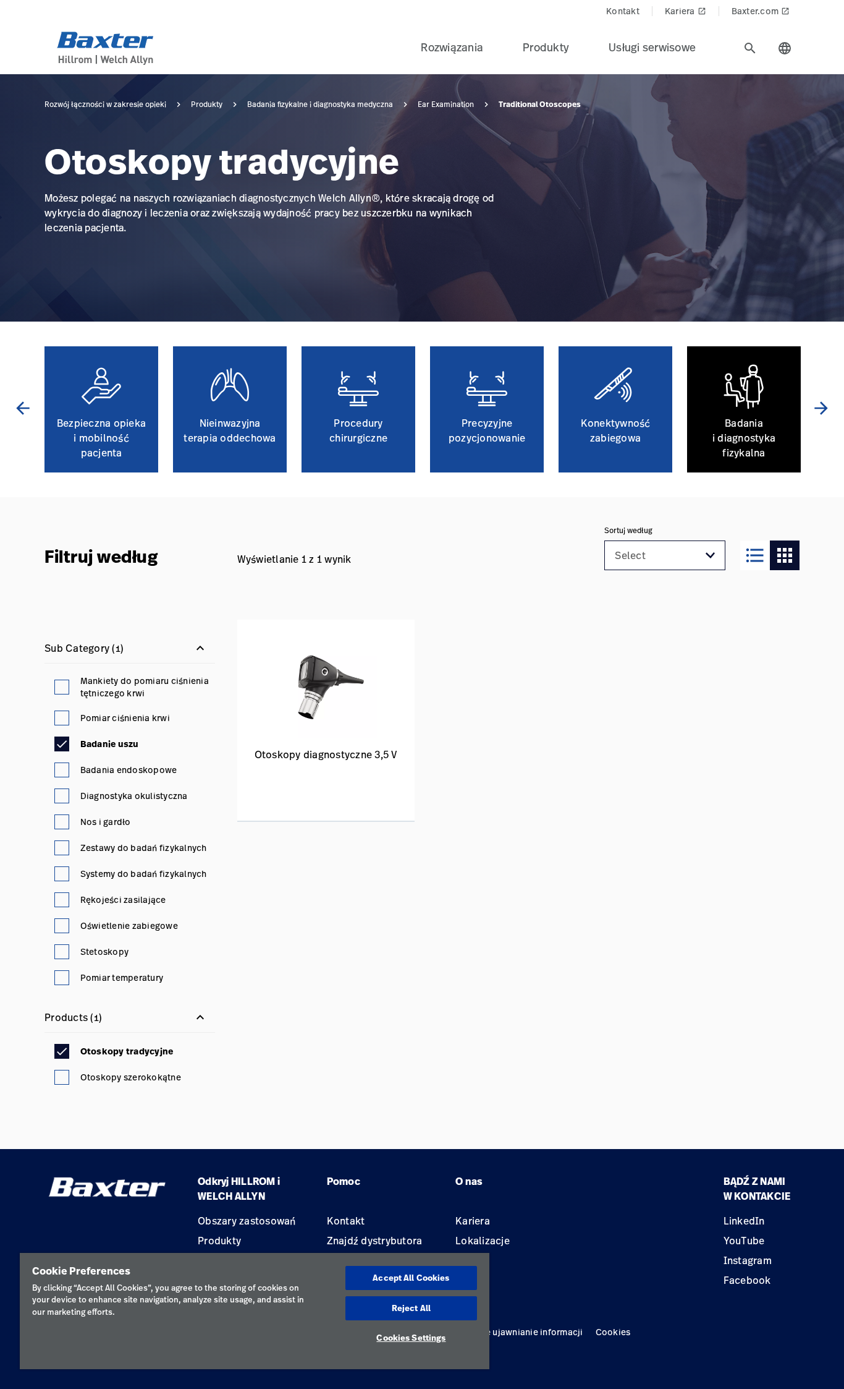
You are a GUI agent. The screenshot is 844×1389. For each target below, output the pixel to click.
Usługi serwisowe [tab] (652, 47)
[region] (254, 1311)
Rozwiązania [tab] (452, 47)
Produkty (206, 104)
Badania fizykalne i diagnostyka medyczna (320, 104)
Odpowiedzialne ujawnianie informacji (502, 1332)
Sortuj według (628, 531)
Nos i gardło (105, 821)
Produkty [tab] (546, 47)
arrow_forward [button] (821, 408)
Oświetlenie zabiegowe (129, 925)
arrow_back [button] (23, 408)
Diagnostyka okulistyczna (134, 795)
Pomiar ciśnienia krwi (125, 718)
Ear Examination (446, 104)
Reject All (411, 1308)
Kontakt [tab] (622, 11)
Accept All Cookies (411, 1277)
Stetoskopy (104, 951)
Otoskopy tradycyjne (127, 1051)
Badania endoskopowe (128, 770)
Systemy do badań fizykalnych (143, 873)
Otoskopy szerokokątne (130, 1077)
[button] (710, 555)
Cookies (613, 1332)
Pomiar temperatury (122, 977)
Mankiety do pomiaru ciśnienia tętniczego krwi (144, 687)
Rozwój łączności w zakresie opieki (105, 104)
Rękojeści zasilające (123, 899)
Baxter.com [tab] (761, 11)
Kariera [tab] (685, 11)
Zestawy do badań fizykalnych (143, 847)
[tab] (750, 48)
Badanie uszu (109, 744)
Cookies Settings (410, 1337)
